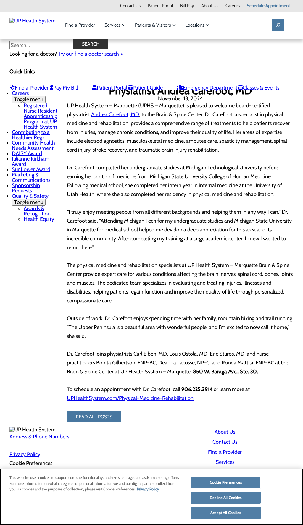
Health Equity (39, 219)
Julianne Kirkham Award (30, 161)
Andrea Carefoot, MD (115, 114)
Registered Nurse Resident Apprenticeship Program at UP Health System (40, 116)
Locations (195, 25)
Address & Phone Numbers (39, 436)
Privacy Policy (24, 454)
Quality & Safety (30, 199)
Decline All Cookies (225, 497)
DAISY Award (27, 153)
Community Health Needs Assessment (33, 145)
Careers (232, 6)
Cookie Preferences (226, 482)
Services (113, 25)
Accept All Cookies (225, 512)
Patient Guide (148, 88)
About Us (209, 6)
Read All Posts (94, 416)
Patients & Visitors (153, 25)
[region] (151, 497)
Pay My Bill (65, 88)
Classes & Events (261, 88)
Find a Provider (80, 25)
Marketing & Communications (31, 177)
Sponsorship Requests (26, 188)
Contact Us (130, 6)
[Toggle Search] (278, 25)
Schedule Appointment (268, 6)
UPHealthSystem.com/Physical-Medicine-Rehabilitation (130, 398)
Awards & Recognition (37, 211)
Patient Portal (160, 6)
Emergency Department (210, 88)
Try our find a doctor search (88, 54)
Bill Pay (187, 6)
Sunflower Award (31, 169)
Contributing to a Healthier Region (31, 135)
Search (90, 44)
